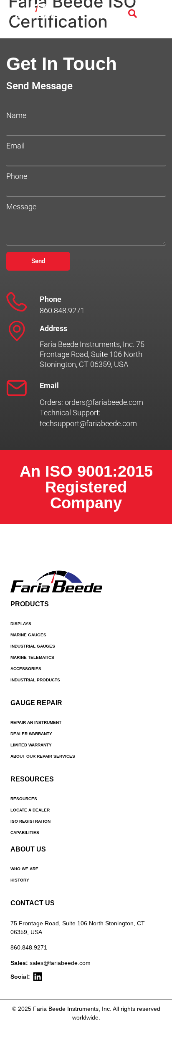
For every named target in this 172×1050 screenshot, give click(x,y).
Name (16, 115)
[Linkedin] (37, 976)
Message (21, 207)
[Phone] (16, 301)
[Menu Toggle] (155, 14)
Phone (16, 176)
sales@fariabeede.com (60, 963)
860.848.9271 (28, 947)
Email (15, 146)
